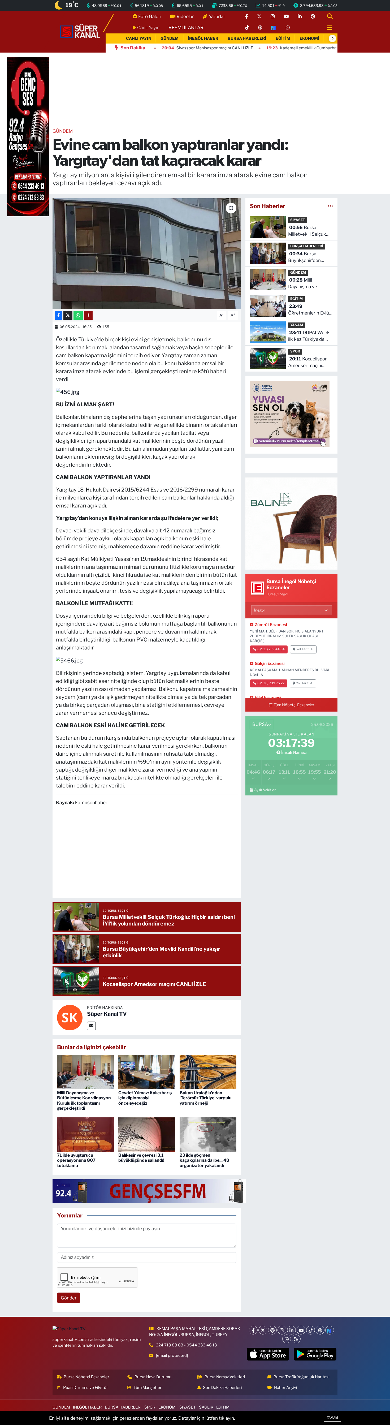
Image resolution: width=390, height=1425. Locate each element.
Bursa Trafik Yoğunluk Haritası (302, 1377)
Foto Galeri (149, 16)
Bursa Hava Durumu (153, 1377)
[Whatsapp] (286, 1338)
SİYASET (297, 220)
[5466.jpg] (69, 660)
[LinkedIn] (291, 1330)
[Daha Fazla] (88, 315)
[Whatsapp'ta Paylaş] (78, 315)
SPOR (295, 351)
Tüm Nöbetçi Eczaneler (294, 705)
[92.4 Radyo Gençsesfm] (28, 136)
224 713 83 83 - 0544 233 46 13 (186, 1345)
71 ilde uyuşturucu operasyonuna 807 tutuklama (76, 1160)
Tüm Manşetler (147, 1387)
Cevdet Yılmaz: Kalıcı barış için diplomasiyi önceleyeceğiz (145, 1097)
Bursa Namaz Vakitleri (225, 1377)
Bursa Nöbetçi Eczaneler (86, 1377)
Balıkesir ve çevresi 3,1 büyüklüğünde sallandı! (141, 1158)
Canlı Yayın (148, 27)
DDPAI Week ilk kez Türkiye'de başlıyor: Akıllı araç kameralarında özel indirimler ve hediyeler (309, 336)
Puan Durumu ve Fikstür (85, 1387)
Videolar (185, 16)
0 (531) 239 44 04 (271, 649)
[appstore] (267, 1354)
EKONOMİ (309, 38)
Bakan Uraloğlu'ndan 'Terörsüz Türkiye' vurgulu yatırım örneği (205, 1097)
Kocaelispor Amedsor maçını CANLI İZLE (307, 362)
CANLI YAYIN (138, 38)
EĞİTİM (283, 38)
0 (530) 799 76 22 (270, 683)
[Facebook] (253, 1330)
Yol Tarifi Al (305, 649)
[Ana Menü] (327, 28)
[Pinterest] (272, 1330)
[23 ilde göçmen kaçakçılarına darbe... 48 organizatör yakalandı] (208, 1134)
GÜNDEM (170, 38)
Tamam (332, 1417)
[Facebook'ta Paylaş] (58, 315)
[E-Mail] (91, 1026)
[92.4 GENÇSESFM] (149, 1191)
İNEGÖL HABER (203, 38)
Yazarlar (217, 16)
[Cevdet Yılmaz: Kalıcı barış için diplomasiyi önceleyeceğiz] (146, 1071)
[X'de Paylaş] (67, 315)
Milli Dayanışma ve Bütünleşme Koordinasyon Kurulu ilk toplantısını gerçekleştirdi (84, 1100)
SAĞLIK (206, 1407)
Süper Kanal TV (107, 1014)
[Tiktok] (310, 1330)
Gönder (69, 1298)
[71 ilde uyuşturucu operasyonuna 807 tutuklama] (85, 1134)
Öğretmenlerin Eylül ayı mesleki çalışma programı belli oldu (309, 310)
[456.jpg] (67, 392)
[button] (332, 38)
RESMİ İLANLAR (185, 27)
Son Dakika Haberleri (222, 1387)
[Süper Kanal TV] (80, 31)
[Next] (329, 1330)
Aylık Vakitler (264, 790)
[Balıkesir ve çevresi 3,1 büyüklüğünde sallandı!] (146, 1134)
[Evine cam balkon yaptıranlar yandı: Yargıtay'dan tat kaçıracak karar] (147, 253)
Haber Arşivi (285, 1387)
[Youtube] (301, 1330)
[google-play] (315, 1354)
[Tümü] (330, 206)
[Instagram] (282, 1330)
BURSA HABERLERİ (247, 38)
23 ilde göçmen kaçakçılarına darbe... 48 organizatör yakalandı (204, 1160)
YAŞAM (296, 325)
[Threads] (320, 1330)
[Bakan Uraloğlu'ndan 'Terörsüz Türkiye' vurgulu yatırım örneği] (208, 1071)
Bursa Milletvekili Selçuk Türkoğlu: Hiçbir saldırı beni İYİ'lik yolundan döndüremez (307, 231)
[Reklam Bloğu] (291, 523)
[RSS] (296, 1338)
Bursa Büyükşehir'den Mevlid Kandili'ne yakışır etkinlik (305, 257)
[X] (262, 1330)
